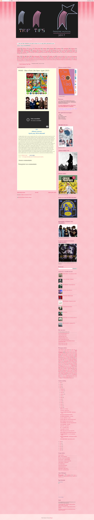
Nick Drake (65, 369)
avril (61, 402)
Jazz (26, 58)
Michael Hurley (60, 368)
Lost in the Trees (67, 366)
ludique (45, 48)
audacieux (34, 50)
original (73, 48)
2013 (60, 443)
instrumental (20, 60)
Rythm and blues (26, 57)
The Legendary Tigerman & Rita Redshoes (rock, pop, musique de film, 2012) (66, 341)
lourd (68, 52)
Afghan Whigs (60, 349)
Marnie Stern (64, 367)
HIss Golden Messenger (73, 359)
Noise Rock (63, 57)
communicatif (26, 50)
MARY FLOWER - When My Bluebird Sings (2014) (68, 432)
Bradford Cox (68, 353)
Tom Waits (63, 376)
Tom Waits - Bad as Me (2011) (67, 290)
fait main (30, 52)
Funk (74, 57)
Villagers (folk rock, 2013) (62, 334)
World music (58, 58)
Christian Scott (71, 354)
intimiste (57, 51)
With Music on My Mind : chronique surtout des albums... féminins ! (67, 507)
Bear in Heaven (67, 351)
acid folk (62, 58)
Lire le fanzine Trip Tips (25, 64)
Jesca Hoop (72, 361)
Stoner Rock (29, 59)
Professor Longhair (70, 370)
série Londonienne (73, 476)
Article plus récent (21, 192)
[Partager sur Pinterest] (34, 155)
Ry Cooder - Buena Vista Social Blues (64, 457)
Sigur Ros (69, 373)
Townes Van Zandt (74, 376)
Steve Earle (60, 374)
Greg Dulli (60, 360)
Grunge (55, 59)
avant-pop (66, 59)
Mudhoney (65, 368)
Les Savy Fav (68, 365)
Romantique (35, 51)
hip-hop (42, 59)
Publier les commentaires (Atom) (26, 194)
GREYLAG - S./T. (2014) (64, 408)
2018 (60, 382)
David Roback (63, 356)
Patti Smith (60, 370)
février (62, 405)
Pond (34, 156)
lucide (69, 50)
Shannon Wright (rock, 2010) (62, 343)
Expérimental (47, 51)
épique (20, 53)
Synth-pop (57, 57)
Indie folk (33, 59)
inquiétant (63, 52)
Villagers (60, 377)
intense (24, 48)
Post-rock (18, 59)
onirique (44, 50)
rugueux (73, 51)
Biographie (61, 475)
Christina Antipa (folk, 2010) (62, 344)
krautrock (30, 60)
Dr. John (69, 357)
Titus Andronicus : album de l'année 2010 (64, 460)
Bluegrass (70, 59)
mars (61, 404)
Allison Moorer (73, 349)
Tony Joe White (68, 376)
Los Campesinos (60, 366)
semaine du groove (66, 476)
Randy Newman (64, 371)
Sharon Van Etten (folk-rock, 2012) (63, 339)
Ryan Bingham (66, 372)
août (61, 395)
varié (35, 52)
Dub (27, 60)
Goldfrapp (74, 358)
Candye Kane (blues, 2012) (62, 336)
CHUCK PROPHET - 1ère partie (65, 424)
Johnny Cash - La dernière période (63, 469)
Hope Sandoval (66, 361)
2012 (60, 444)
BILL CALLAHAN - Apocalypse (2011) (69, 323)
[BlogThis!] (31, 155)
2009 (60, 449)
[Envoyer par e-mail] (30, 155)
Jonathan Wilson (70, 363)
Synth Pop (41, 156)
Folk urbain (51, 59)
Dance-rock (23, 59)
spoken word (34, 60)
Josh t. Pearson (62, 364)
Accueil (36, 192)
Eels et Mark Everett (61, 463)
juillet (62, 397)
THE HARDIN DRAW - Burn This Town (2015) (67, 439)
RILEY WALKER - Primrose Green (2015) (66, 421)
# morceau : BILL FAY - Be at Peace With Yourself (68, 419)
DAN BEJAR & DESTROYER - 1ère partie (66, 416)
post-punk (40, 58)
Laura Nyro (63, 365)
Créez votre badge (60, 497)
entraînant (65, 48)
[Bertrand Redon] (61, 496)
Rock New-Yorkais (60, 59)
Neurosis (75, 368)
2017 (60, 384)
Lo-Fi (71, 58)
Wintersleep (71, 377)
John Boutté (69, 362)
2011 (60, 446)
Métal (18, 58)
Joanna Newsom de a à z (62, 466)
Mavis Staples (69, 367)
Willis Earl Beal (65, 377)
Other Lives (69, 369)
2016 (60, 386)
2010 (60, 448)
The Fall (64, 374)
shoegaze (67, 58)
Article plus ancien (52, 192)
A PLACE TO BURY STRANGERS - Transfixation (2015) (68, 413)
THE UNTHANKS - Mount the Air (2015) (69, 301)
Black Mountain (70, 352)
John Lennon (60, 363)
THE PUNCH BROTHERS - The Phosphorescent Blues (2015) (68, 437)
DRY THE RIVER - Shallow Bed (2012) (69, 284)
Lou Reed (72, 366)
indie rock (52, 56)
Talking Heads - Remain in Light (68, 295)
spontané (18, 52)
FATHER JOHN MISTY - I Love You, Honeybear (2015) (67, 434)
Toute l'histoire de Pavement (62, 465)
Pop (23, 56)
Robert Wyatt (75, 371)
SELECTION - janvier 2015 (64, 425)
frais (53, 51)
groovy (30, 48)
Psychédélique (74, 56)
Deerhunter (67, 356)
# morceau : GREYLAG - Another (65, 417)
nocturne (39, 52)
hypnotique (19, 51)
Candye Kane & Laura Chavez (67, 306)
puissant (54, 52)
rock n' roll (46, 59)
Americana (44, 56)
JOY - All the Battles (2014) (64, 427)
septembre (62, 394)
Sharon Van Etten (64, 373)
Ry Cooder (61, 372)
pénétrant (54, 50)
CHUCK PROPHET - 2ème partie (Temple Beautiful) (68, 422)
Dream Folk (45, 58)
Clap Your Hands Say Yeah (65, 355)
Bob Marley (75, 352)
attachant (73, 50)
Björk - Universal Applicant (62, 456)
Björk (66, 352)
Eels (73, 357)
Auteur (36, 58)
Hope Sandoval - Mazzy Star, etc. (63, 468)
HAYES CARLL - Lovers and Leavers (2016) (70, 273)
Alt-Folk (32, 57)
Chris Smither (65, 354)
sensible (59, 50)
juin (61, 399)
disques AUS (26, 156)
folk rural (38, 59)
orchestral (68, 51)
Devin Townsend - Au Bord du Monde (64, 459)
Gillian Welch (69, 358)
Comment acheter (60, 477)
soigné (18, 48)
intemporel (41, 51)
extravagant (45, 52)
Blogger (51, 517)
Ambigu (75, 52)
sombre (49, 50)
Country (68, 56)
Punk (53, 58)
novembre (62, 390)
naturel (25, 53)
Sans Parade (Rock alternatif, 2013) (63, 333)
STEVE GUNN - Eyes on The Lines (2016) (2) (70, 317)
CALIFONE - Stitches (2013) (64, 410)
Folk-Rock (59, 56)
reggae (74, 58)
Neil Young (70, 368)
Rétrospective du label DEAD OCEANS (66, 414)
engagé (29, 51)
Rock (28, 56)
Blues (64, 56)
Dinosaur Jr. (65, 357)
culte (23, 53)
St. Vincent (74, 373)
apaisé (64, 50)
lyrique (39, 50)
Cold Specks (72, 355)
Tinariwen (67, 375)
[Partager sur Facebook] (33, 155)
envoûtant (58, 48)
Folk (18, 56)
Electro (50, 58)
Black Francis (65, 312)
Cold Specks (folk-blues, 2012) (63, 337)
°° (21, 156)
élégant (19, 50)
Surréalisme (75, 59)
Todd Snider (72, 375)
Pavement (64, 370)
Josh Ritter (75, 363)
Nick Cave (61, 369)
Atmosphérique (31, 58)
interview (69, 475)
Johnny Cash (65, 363)
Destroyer (72, 356)
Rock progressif (69, 57)
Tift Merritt (63, 375)
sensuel (59, 52)
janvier (62, 407)
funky (50, 52)
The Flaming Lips (69, 374)
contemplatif (24, 52)
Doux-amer (37, 48)
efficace (63, 51)
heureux (71, 52)
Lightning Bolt (73, 365)
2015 (23, 156)
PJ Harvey (74, 369)
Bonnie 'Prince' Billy (62, 353)
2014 (60, 441)
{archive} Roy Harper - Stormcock (68, 279)
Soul (20, 57)
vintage (24, 51)
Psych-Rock (22, 58)
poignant (51, 48)
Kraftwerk (71, 364)
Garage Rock (51, 57)
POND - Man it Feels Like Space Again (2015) (67, 430)
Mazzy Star (74, 367)
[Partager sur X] (32, 155)
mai (61, 400)
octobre (62, 392)
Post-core (24, 60)
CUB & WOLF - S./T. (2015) (64, 429)
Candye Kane (72, 353)
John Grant (74, 362)
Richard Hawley (70, 371)
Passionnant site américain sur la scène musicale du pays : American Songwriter (67, 510)
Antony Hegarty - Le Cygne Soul (63, 462)
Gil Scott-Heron (63, 358)
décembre (62, 389)
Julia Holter (67, 364)
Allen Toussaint (67, 349)
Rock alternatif (35, 56)
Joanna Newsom (64, 362)
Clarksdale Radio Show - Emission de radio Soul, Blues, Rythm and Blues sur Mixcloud (66, 505)
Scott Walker (71, 372)
